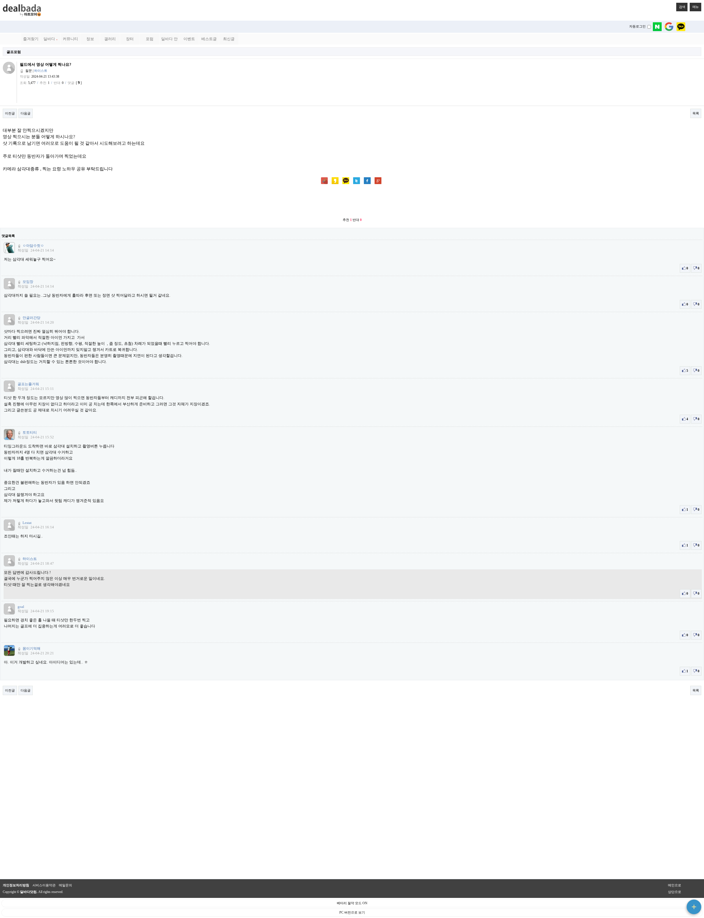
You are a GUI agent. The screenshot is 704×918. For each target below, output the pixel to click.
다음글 (26, 113)
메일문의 (65, 885)
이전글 (10, 113)
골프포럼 (14, 52)
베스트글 (209, 39)
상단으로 (674, 892)
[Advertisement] (352, 201)
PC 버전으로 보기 (352, 912)
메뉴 (695, 7)
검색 (682, 7)
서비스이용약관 (44, 885)
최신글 (229, 39)
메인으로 (674, 885)
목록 (695, 113)
